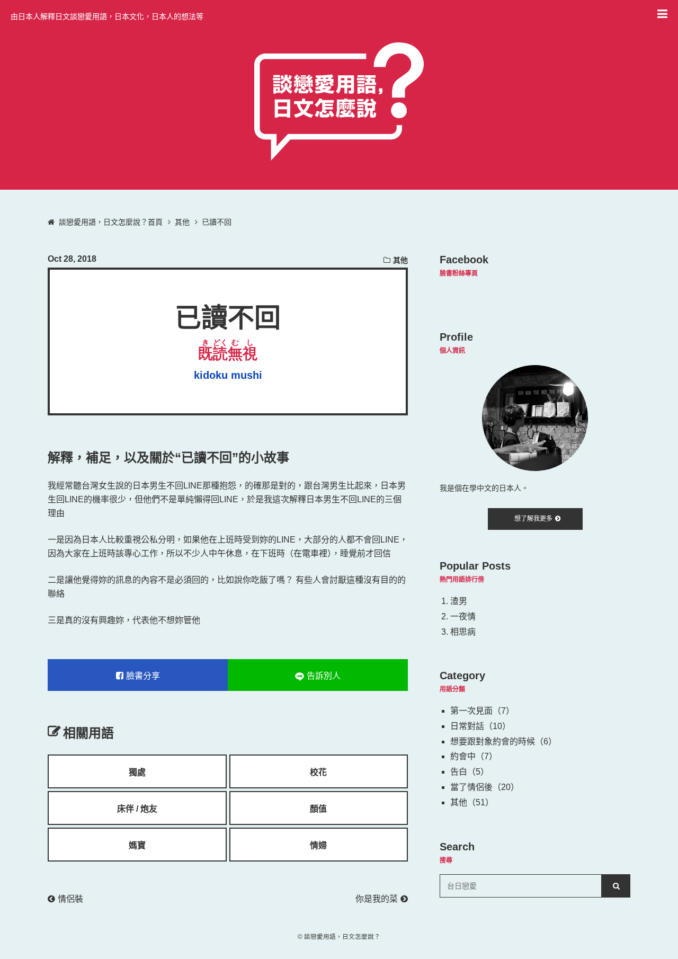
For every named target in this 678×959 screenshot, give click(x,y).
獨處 (137, 772)
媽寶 (137, 845)
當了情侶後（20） (484, 787)
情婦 (318, 845)
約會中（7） (473, 756)
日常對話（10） (480, 726)
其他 (400, 260)
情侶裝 (70, 898)
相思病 (463, 631)
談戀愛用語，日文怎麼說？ (342, 936)
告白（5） (469, 771)
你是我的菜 (376, 898)
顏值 (318, 808)
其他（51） (472, 802)
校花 (318, 772)
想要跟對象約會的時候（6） (503, 741)
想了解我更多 (533, 518)
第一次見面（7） (482, 710)
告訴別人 (324, 675)
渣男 (458, 601)
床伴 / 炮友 (137, 808)
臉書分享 (143, 675)
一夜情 (463, 616)
